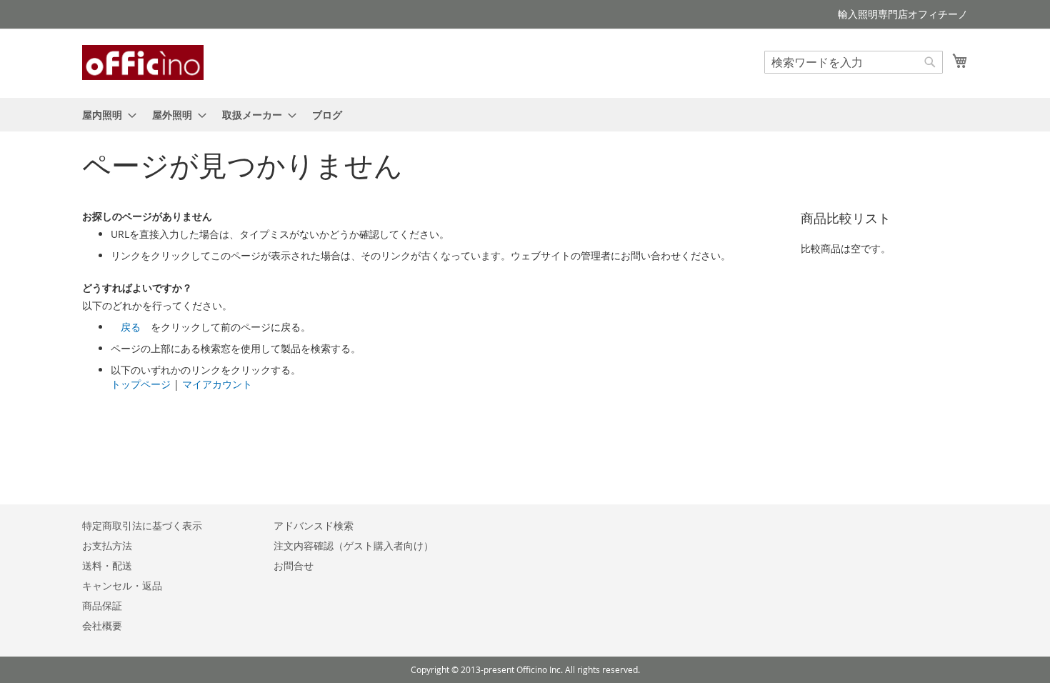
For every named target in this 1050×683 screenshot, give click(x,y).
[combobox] (853, 62)
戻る (131, 327)
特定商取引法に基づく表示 (142, 525)
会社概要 (102, 625)
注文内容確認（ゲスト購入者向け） (354, 545)
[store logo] (143, 62)
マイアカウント (217, 384)
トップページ (141, 384)
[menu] (525, 114)
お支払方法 (107, 545)
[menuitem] (105, 114)
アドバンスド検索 (314, 525)
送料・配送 (107, 565)
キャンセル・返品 (122, 585)
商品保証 (102, 605)
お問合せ (294, 565)
